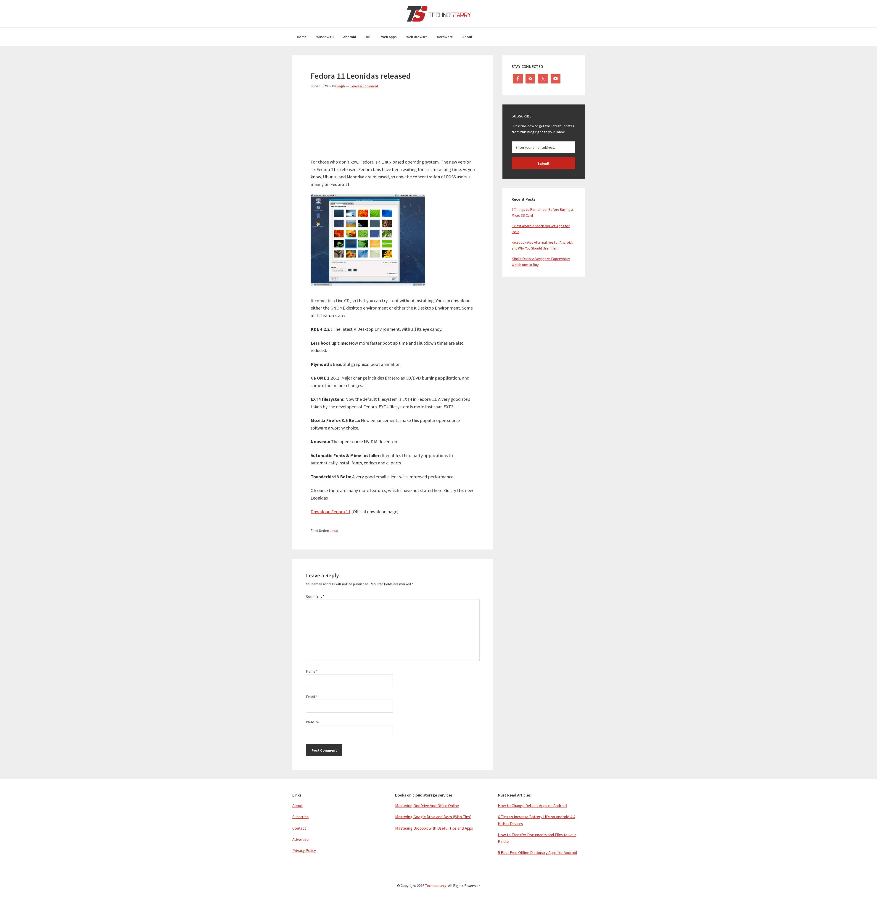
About (297, 805)
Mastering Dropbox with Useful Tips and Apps (434, 828)
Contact (299, 828)
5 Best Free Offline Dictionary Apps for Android (537, 852)
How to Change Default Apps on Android (532, 805)
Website (312, 722)
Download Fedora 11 (330, 511)
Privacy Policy (304, 850)
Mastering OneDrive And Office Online (427, 805)
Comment (315, 596)
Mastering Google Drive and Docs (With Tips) (433, 816)
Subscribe (300, 816)
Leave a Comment (364, 86)
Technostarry (438, 14)
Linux (334, 530)
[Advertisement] (393, 126)
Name (312, 671)
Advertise (300, 839)
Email (311, 696)
